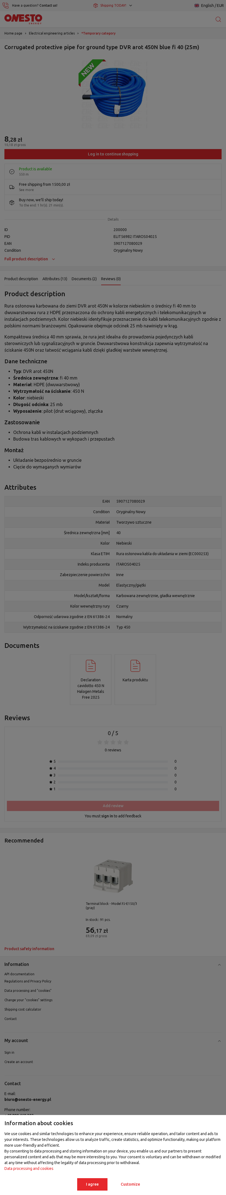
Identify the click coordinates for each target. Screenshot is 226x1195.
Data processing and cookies (28, 1168)
